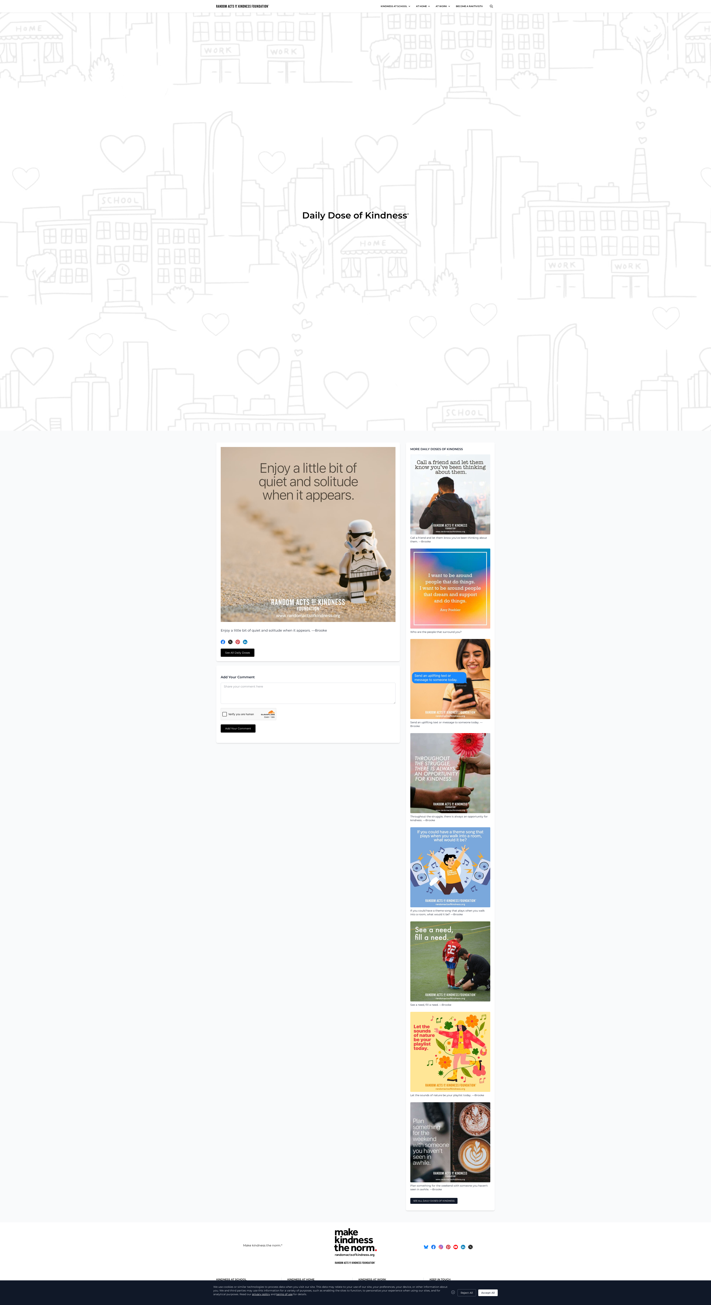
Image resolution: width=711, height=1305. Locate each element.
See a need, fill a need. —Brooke (430, 1004)
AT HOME (421, 6)
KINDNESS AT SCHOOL (394, 6)
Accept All (488, 1292)
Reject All (467, 1292)
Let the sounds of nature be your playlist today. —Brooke (447, 1095)
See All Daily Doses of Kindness (434, 1200)
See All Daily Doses (237, 652)
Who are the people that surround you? (436, 632)
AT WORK (441, 6)
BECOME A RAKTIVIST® (469, 6)
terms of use (284, 1294)
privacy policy (261, 1294)
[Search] (491, 6)
